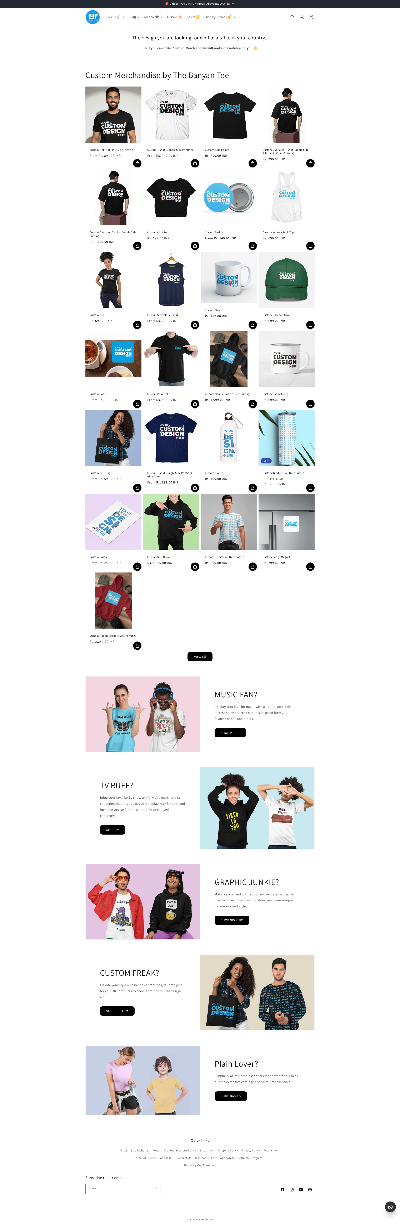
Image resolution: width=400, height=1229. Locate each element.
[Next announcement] (313, 4)
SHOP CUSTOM (117, 1011)
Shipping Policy (227, 1150)
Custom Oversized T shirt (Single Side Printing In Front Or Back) (285, 151)
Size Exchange (140, 1150)
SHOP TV (112, 829)
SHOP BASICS (231, 1096)
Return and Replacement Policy (174, 1150)
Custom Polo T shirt (159, 394)
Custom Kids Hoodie (159, 557)
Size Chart (206, 1150)
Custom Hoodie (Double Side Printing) (113, 636)
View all (200, 657)
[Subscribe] (155, 1189)
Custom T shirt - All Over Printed (224, 557)
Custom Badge (214, 232)
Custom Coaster (99, 394)
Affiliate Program (250, 1158)
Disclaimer (271, 1150)
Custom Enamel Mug (275, 394)
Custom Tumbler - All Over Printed (283, 473)
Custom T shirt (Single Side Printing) (112, 150)
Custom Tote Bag (100, 473)
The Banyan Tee (204, 1219)
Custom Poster (98, 557)
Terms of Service (145, 1158)
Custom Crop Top (157, 232)
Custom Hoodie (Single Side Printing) (228, 394)
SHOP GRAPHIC (232, 920)
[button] (116, 17)
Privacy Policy (251, 1150)
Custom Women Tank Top (278, 232)
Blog (124, 1150)
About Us (166, 1158)
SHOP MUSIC (230, 733)
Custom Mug (212, 310)
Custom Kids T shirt (217, 150)
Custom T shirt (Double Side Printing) (170, 150)
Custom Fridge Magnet (276, 557)
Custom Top (97, 315)
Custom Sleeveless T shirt (162, 315)
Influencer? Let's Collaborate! (215, 1158)
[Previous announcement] (86, 4)
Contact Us (183, 1158)
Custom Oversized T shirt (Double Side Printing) (113, 234)
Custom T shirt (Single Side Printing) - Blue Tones (170, 474)
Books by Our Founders (200, 1165)
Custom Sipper (214, 473)
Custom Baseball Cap (276, 315)
